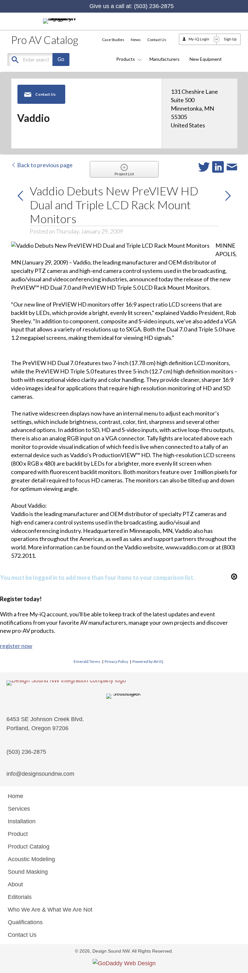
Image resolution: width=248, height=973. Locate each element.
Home (15, 796)
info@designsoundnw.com (40, 774)
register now (16, 645)
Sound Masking (28, 872)
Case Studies (113, 39)
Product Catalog (28, 846)
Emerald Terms (87, 661)
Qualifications (25, 922)
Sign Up (230, 39)
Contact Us (156, 39)
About (15, 884)
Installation (22, 821)
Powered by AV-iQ (147, 661)
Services (19, 808)
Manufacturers (165, 59)
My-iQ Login (199, 39)
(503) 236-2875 (154, 6)
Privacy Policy (116, 661)
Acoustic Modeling (31, 859)
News (136, 39)
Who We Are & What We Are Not (50, 909)
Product (18, 834)
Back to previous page (44, 164)
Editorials (20, 897)
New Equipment (206, 59)
